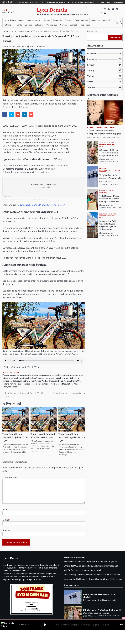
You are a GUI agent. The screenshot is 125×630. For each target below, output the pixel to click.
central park (60, 375)
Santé (19, 25)
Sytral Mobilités (58, 384)
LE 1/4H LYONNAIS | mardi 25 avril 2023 (34, 199)
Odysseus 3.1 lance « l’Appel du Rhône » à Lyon (41, 205)
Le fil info (90, 127)
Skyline (63, 25)
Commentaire (10, 477)
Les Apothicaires (40, 378)
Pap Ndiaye (65, 381)
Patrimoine (9, 25)
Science (28, 25)
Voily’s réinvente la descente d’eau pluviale (83, 570)
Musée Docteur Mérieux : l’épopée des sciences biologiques (90, 561)
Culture (46, 20)
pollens (5, 384)
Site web (6, 530)
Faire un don (85, 25)
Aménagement (33, 20)
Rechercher (92, 31)
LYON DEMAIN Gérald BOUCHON (12, 199)
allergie (31, 375)
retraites (46, 384)
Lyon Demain (52, 10)
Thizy (4, 387)
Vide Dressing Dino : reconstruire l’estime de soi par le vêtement (109, 199)
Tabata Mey (72, 384)
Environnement (81, 20)
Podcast (99, 127)
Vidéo (112, 127)
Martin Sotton (72, 378)
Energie (68, 20)
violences (12, 387)
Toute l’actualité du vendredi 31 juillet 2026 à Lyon (15, 437)
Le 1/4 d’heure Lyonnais (14, 20)
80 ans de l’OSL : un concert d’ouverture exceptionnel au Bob (108, 153)
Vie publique (51, 25)
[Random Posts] (117, 22)
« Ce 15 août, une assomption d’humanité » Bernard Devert (87, 2)
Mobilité (106, 20)
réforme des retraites (20, 384)
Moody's (33, 381)
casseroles (49, 375)
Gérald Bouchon (37, 46)
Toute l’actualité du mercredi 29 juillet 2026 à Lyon (71, 437)
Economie (57, 20)
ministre (24, 381)
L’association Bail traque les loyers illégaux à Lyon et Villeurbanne (33, 2)
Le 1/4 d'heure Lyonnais (11, 372)
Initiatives (95, 20)
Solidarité (39, 25)
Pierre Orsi (76, 381)
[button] (45, 625)
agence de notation (18, 375)
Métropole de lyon (10, 381)
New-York (41, 381)
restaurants (36, 384)
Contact (73, 25)
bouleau (39, 375)
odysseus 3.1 (53, 381)
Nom (5, 509)
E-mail (6, 520)
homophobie (16, 378)
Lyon (62, 378)
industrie (27, 378)
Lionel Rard (54, 378)
